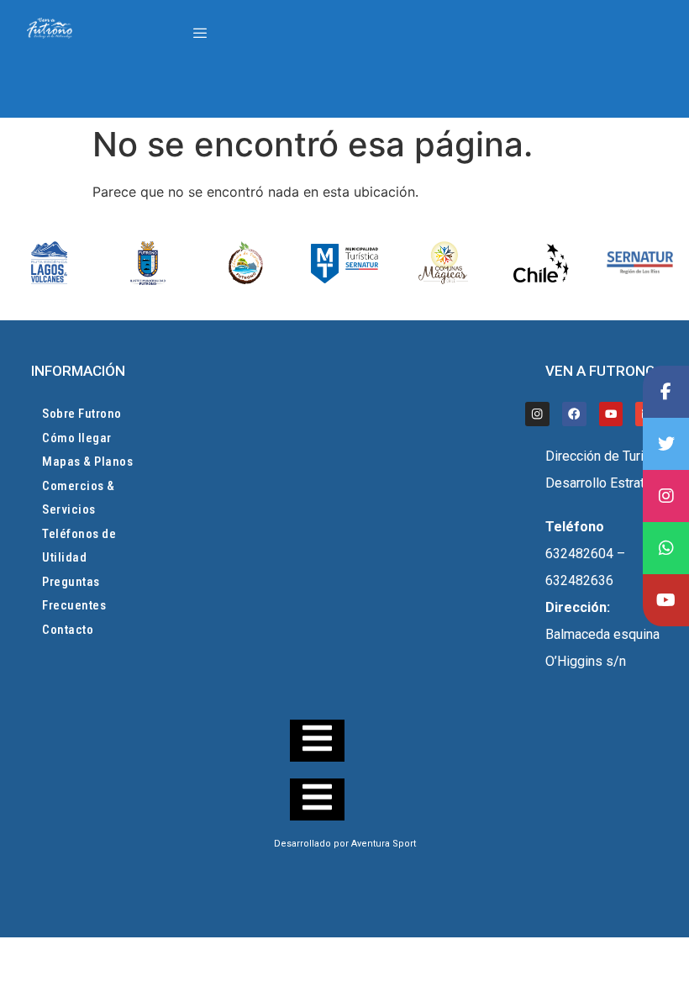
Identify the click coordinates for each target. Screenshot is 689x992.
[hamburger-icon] (199, 33)
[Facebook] (574, 414)
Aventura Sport (383, 843)
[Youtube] (611, 414)
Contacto (67, 629)
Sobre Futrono (82, 413)
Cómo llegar (77, 438)
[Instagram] (537, 414)
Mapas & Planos (87, 461)
